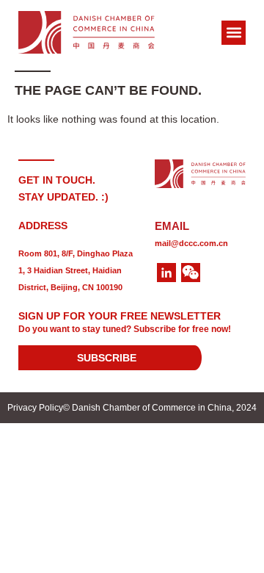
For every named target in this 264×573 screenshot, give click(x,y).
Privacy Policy (35, 408)
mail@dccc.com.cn (191, 243)
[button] (233, 33)
